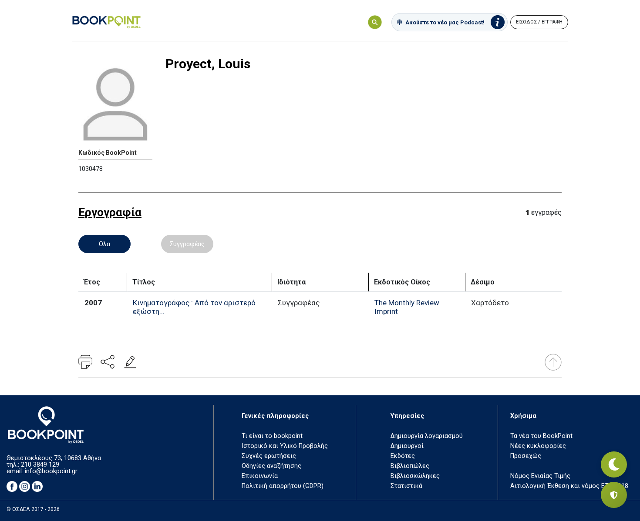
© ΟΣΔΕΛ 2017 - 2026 (33, 509)
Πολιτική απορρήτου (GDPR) (282, 486)
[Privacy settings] (614, 495)
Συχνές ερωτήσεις (269, 456)
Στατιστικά (406, 486)
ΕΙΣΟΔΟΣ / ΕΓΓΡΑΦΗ (539, 22)
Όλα (104, 243)
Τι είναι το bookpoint (272, 436)
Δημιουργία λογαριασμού (427, 436)
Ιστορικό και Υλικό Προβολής (285, 446)
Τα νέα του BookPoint (541, 436)
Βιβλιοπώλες (410, 466)
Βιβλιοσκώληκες (415, 476)
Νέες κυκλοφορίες (538, 446)
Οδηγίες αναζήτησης (271, 466)
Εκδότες (403, 456)
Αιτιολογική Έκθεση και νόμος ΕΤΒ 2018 (569, 486)
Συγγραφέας (187, 243)
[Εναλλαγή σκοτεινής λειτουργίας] (614, 464)
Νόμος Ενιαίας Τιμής (540, 476)
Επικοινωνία (260, 476)
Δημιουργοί (407, 446)
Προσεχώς (525, 456)
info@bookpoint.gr (51, 471)
